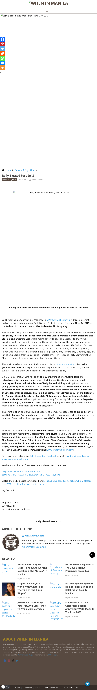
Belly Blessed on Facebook (43, 456)
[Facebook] (2, 39)
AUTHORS (27, 687)
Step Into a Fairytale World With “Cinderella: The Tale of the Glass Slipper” (30, 588)
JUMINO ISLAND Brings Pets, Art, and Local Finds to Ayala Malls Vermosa (31, 606)
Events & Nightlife (9, 180)
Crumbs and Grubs (66, 364)
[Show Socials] (87, 683)
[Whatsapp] (2, 58)
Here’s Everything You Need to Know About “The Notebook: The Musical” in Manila (32, 569)
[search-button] (92, 555)
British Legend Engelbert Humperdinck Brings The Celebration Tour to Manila (79, 588)
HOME (18, 687)
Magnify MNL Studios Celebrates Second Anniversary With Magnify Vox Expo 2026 (79, 607)
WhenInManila (37, 180)
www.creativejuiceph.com (60, 449)
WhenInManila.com (34, 536)
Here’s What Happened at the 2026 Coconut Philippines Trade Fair (79, 568)
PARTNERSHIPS (51, 687)
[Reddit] (2, 53)
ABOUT (38, 687)
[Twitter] (2, 48)
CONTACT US (67, 687)
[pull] (48, 11)
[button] (5, 687)
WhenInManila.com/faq (34, 546)
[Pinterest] (2, 44)
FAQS (78, 687)
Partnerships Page (25, 655)
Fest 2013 (58, 319)
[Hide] (1, 72)
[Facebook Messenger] (2, 63)
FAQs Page (52, 655)
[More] (2, 67)
